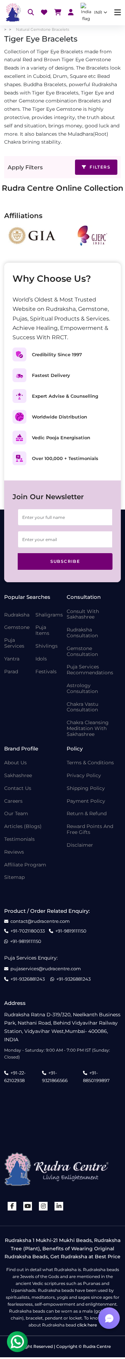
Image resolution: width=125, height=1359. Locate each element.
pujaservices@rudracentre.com (45, 968)
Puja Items (42, 630)
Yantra (11, 659)
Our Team (16, 814)
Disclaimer (80, 845)
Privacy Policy (84, 775)
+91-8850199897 (96, 1076)
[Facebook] (12, 1206)
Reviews (14, 852)
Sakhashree (18, 775)
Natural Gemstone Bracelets (42, 29)
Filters (99, 167)
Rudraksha (17, 615)
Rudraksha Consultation (82, 633)
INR (98, 12)
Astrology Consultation (82, 688)
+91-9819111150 (70, 931)
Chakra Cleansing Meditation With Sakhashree (88, 728)
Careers (13, 801)
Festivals (46, 672)
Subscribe (65, 561)
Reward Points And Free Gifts (90, 829)
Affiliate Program (25, 865)
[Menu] (117, 12)
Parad (11, 672)
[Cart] (57, 12)
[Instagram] (43, 1206)
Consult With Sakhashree (83, 614)
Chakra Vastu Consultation (82, 707)
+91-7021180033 (27, 931)
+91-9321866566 (55, 1076)
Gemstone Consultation (82, 651)
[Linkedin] (59, 1206)
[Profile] (71, 12)
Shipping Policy (86, 788)
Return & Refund (87, 814)
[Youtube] (28, 1206)
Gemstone (17, 627)
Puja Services (14, 643)
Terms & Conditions (90, 763)
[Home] (12, 12)
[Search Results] (31, 12)
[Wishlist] (44, 12)
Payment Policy (86, 801)
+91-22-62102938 (15, 1076)
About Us (15, 763)
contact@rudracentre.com (40, 921)
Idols (41, 659)
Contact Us (17, 788)
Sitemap (14, 877)
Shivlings (46, 646)
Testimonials (19, 839)
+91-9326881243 (27, 979)
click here (87, 1325)
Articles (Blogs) (23, 826)
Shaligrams (49, 615)
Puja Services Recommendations (90, 670)
